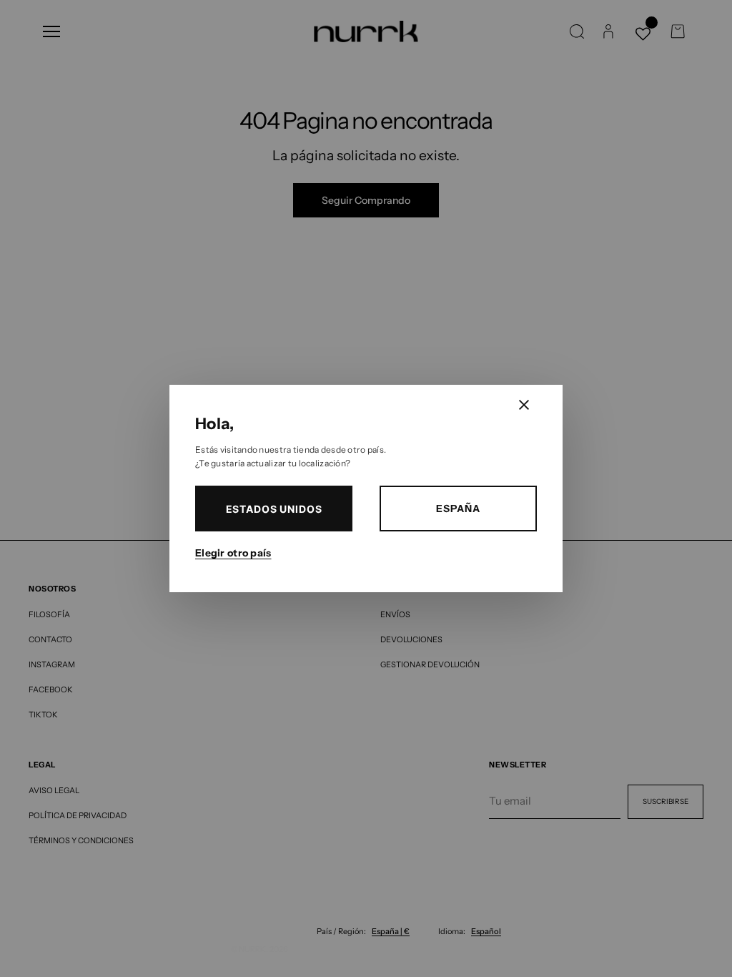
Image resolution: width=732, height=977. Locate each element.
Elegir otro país (233, 552)
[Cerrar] (524, 405)
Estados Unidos (274, 509)
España (458, 508)
